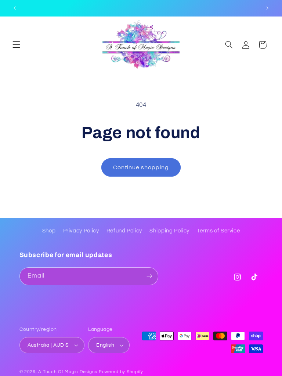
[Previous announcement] (15, 8)
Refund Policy (124, 231)
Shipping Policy (169, 231)
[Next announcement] (267, 8)
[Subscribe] (149, 276)
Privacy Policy (81, 231)
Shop (49, 231)
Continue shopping (141, 167)
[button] (16, 44)
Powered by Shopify (121, 372)
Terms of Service (218, 231)
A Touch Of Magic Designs (67, 372)
